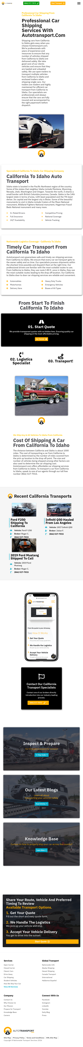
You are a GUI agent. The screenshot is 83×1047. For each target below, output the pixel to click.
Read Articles (41, 804)
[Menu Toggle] (79, 3)
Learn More (41, 850)
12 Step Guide (41, 755)
